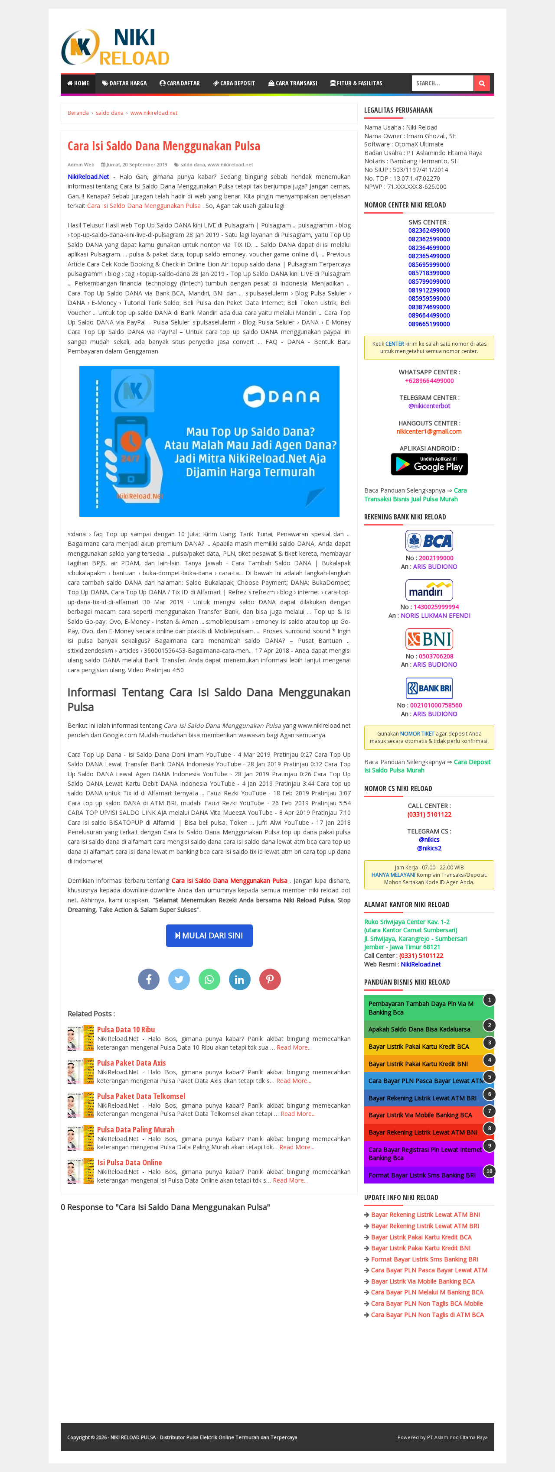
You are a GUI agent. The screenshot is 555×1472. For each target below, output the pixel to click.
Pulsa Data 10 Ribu (126, 1029)
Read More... (294, 1047)
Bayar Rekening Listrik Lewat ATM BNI (423, 1132)
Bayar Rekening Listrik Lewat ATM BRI (423, 1098)
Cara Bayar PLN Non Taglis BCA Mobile (427, 1303)
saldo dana (192, 164)
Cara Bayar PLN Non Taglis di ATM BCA (427, 1314)
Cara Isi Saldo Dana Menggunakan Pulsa (144, 205)
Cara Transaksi (295, 83)
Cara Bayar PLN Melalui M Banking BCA (427, 1292)
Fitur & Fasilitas (359, 83)
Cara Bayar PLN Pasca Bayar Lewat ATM (427, 1080)
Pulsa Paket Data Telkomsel (141, 1096)
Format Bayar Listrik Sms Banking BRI (422, 1175)
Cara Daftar (183, 83)
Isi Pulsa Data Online (129, 1162)
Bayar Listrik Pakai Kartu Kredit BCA (419, 1046)
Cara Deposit (237, 83)
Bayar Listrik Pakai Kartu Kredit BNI (418, 1064)
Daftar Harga (127, 83)
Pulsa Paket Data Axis (131, 1062)
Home (81, 83)
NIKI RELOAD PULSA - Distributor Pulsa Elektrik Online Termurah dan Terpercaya (204, 1437)
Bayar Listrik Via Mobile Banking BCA (420, 1115)
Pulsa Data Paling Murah (135, 1129)
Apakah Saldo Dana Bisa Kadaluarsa (419, 1029)
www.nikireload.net (230, 164)
